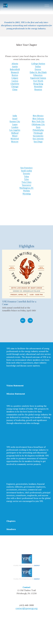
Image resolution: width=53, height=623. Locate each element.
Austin (15, 66)
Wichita (26, 190)
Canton (15, 81)
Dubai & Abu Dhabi (38, 72)
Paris (38, 127)
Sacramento (38, 135)
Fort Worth (38, 81)
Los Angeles (14, 130)
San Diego (38, 141)
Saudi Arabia (26, 170)
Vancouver (26, 185)
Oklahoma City (38, 124)
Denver (38, 69)
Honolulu (38, 86)
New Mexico (38, 115)
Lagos (14, 124)
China (14, 89)
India (15, 115)
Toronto (26, 173)
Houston (38, 89)
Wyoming (27, 193)
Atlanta (15, 63)
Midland (14, 133)
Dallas (38, 66)
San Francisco (26, 167)
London (14, 127)
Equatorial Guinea (38, 78)
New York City (38, 121)
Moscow (14, 141)
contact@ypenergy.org (26, 608)
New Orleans (38, 118)
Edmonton (37, 75)
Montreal (15, 138)
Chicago (14, 86)
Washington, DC (26, 188)
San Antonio (38, 138)
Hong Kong (38, 83)
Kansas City (15, 121)
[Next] (30, 320)
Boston (15, 75)
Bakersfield (15, 69)
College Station (38, 63)
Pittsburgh (38, 133)
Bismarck (15, 72)
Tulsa (26, 176)
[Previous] (23, 320)
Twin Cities (26, 182)
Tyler (26, 179)
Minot (14, 135)
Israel (14, 118)
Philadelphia (38, 130)
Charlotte (15, 83)
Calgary (14, 78)
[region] (26, 287)
